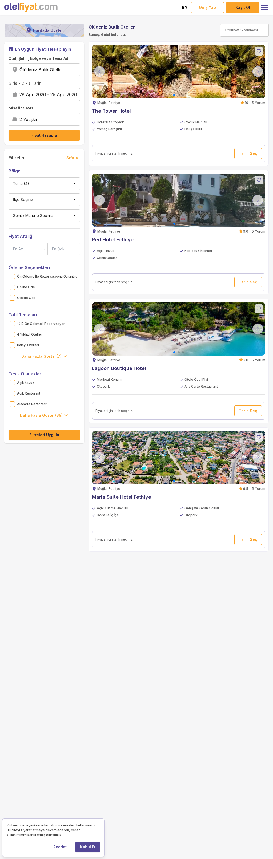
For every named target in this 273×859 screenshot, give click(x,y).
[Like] (259, 51)
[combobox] (65, 69)
